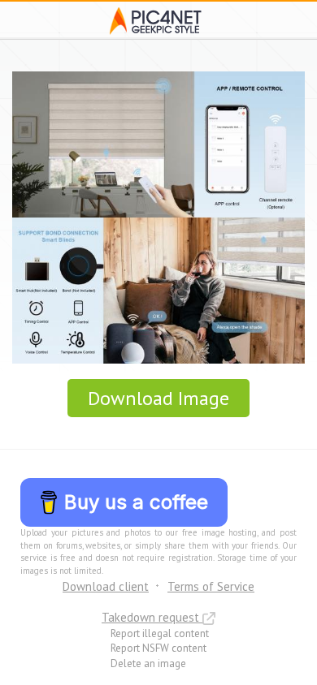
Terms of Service (210, 586)
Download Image (158, 398)
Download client (106, 586)
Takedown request (152, 617)
